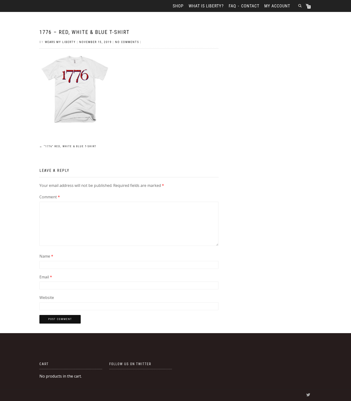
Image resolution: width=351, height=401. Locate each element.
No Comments (127, 42)
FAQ (232, 5)
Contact (250, 5)
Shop (178, 5)
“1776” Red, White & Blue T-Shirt (67, 146)
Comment (49, 197)
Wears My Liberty (60, 42)
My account (277, 5)
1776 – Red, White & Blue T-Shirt (84, 32)
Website (46, 297)
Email (45, 277)
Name (46, 256)
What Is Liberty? (206, 5)
